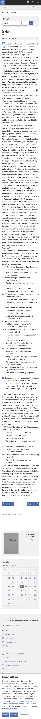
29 (3, 378)
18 (17, 221)
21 (5, 250)
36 (5, 465)
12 (18, 166)
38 (5, 482)
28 (3, 367)
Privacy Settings (10, 709)
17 (30, 210)
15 (13, 196)
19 (34, 226)
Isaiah (4, 7)
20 (34, 237)
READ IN (5, 13)
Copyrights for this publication (11, 514)
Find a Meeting (8, 638)
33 (5, 427)
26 (3, 329)
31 (31, 408)
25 (3, 321)
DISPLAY (6, 19)
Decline (14, 715)
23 (3, 278)
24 (3, 294)
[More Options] (38, 7)
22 (13, 261)
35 (3, 454)
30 (5, 394)
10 (27, 144)
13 (9, 177)
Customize (24, 715)
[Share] (33, 7)
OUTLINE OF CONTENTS (10, 566)
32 (22, 416)
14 (5, 185)
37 (3, 43)
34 (3, 446)
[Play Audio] (28, 7)
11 (14, 158)
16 (21, 199)
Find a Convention (9, 642)
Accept (5, 715)
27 (3, 348)
